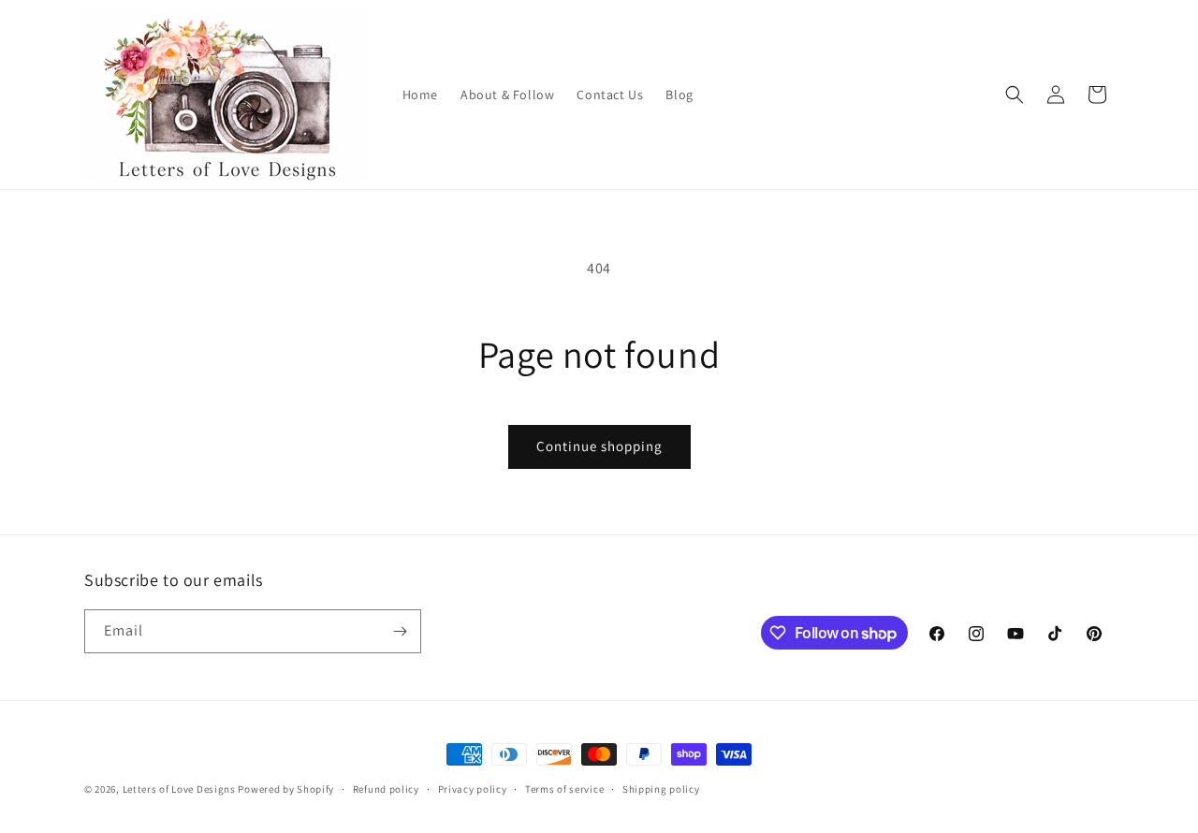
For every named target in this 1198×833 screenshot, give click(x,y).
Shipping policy (661, 789)
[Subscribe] (399, 631)
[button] (1014, 94)
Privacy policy (472, 789)
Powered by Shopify (286, 789)
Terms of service (564, 789)
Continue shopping (599, 446)
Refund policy (386, 789)
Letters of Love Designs (181, 789)
